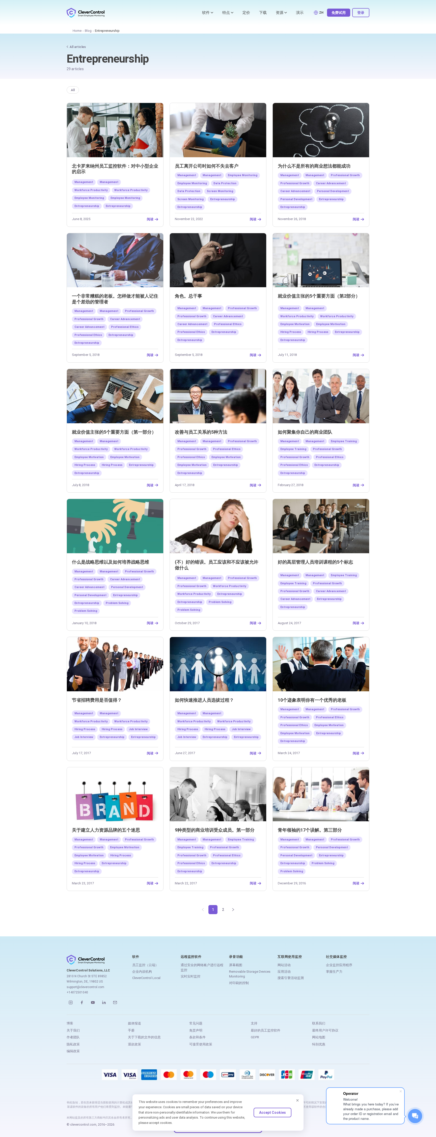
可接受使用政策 (200, 1044)
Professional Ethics (125, 327)
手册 (131, 1030)
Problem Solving (117, 603)
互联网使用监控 (290, 957)
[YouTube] (93, 1002)
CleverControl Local (146, 978)
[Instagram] (71, 1002)
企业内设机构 (142, 971)
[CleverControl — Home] (85, 13)
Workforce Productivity (91, 190)
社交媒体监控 (336, 957)
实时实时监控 (190, 976)
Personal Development (333, 191)
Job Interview (138, 729)
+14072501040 (77, 992)
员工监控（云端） (145, 965)
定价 (246, 12)
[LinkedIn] (104, 1002)
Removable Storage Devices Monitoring (249, 974)
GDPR (255, 1037)
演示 (300, 12)
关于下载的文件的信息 (144, 1037)
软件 (206, 12)
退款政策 (134, 1044)
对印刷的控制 (239, 983)
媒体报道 (134, 1023)
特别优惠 (318, 1044)
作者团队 (73, 1037)
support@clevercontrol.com (85, 987)
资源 (279, 12)
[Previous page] (202, 909)
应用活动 (284, 971)
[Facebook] (82, 1002)
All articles (78, 46)
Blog (88, 31)
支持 (254, 1023)
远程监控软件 (191, 957)
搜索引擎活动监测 (291, 978)
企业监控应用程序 (339, 965)
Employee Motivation (295, 324)
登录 (360, 13)
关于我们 (73, 1030)
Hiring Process (290, 332)
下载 (263, 12)
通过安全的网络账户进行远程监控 (202, 967)
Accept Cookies (272, 1112)
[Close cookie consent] (297, 1100)
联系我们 (318, 1023)
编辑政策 (73, 1051)
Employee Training (344, 441)
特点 (226, 12)
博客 (70, 1023)
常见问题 (195, 1023)
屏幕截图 (235, 965)
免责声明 (195, 1030)
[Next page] (233, 909)
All (73, 90)
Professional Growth (345, 175)
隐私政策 (73, 1044)
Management (83, 182)
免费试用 (339, 13)
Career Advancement (331, 183)
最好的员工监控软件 (265, 1030)
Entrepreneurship (86, 206)
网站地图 (318, 1037)
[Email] (115, 1002)
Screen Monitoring (220, 191)
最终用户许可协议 (325, 1030)
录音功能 (236, 957)
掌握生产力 (334, 971)
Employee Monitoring (89, 198)
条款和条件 (197, 1037)
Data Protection (224, 183)
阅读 (150, 219)
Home (77, 31)
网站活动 (284, 965)
